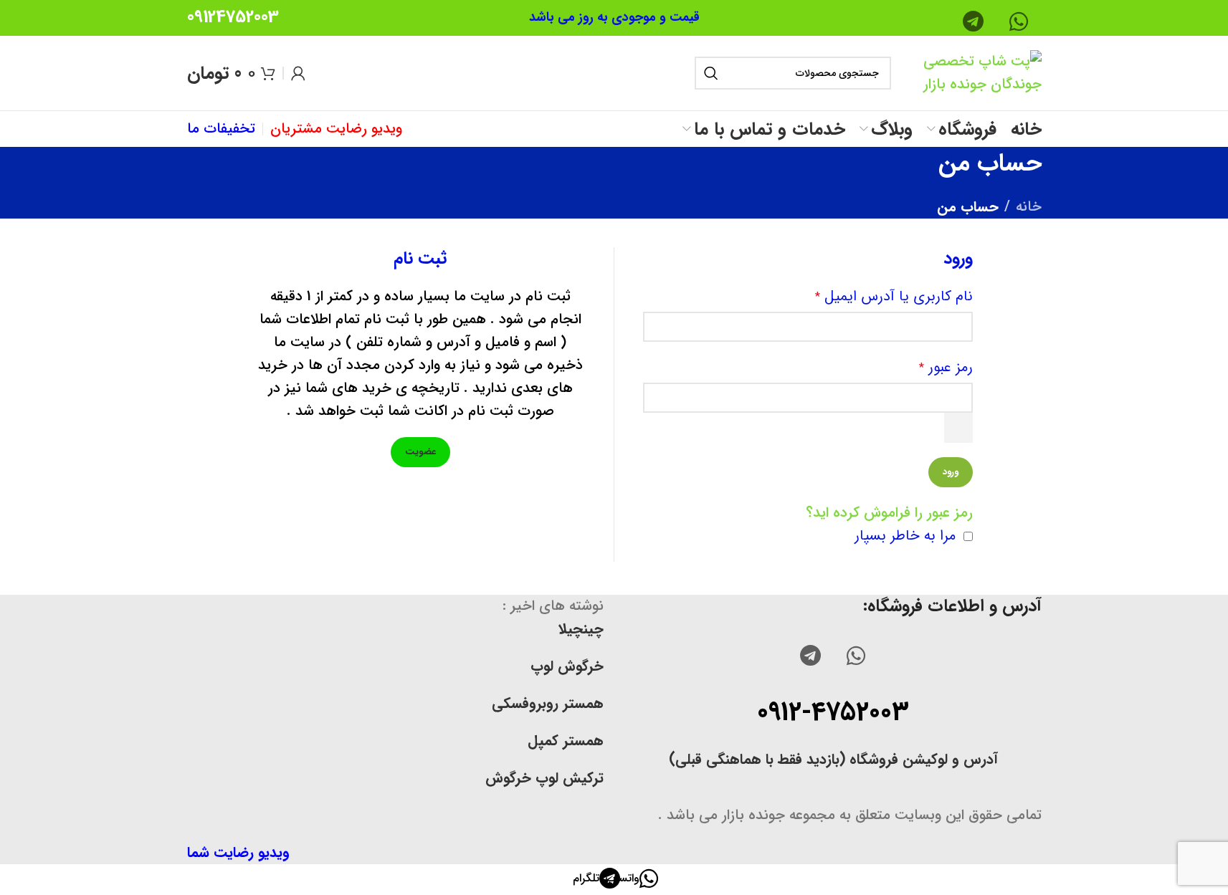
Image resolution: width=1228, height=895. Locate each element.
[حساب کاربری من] (298, 73)
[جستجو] (711, 73)
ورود (950, 471)
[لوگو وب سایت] (970, 72)
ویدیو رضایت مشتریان (336, 129)
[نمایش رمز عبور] (958, 428)
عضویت (420, 451)
